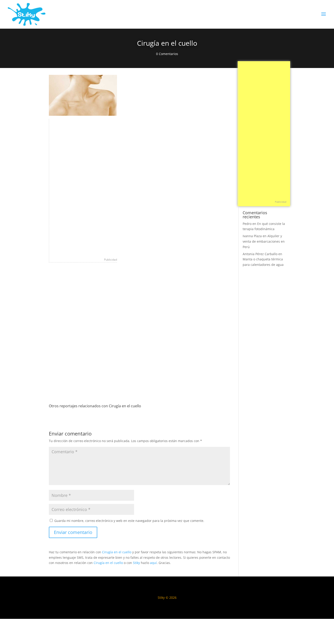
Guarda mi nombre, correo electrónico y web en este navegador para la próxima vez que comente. (129, 520)
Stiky (136, 563)
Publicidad (110, 260)
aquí (153, 563)
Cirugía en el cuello (116, 552)
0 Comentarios (167, 54)
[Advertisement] (83, 187)
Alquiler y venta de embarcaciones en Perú (264, 241)
